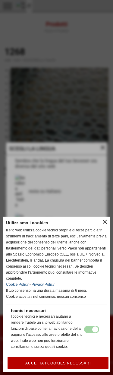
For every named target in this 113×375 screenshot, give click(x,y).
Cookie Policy (17, 284)
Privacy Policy (43, 284)
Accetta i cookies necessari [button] (58, 363)
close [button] (104, 221)
